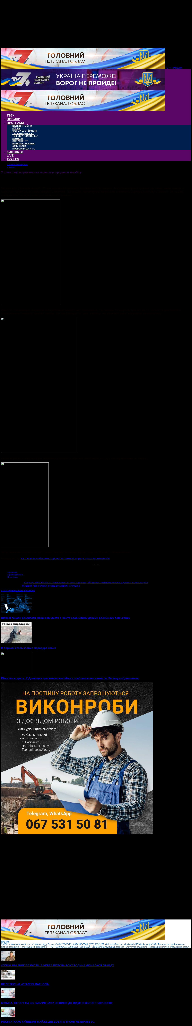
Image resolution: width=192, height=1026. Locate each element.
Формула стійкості (24, 131)
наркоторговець (15, 574)
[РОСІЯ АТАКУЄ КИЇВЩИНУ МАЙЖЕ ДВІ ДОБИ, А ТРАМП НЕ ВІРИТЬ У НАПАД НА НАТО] (8, 1016)
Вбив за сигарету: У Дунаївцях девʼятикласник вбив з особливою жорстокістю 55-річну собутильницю (70, 678)
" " (94, 564)
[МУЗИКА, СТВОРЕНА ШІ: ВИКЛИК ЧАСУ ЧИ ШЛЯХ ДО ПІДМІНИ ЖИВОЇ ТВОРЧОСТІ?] (8, 997)
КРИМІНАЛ (10, 167)
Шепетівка (12, 577)
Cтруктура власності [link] (114, 947)
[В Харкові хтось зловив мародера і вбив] (16, 642)
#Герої (16, 128)
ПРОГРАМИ (15, 123)
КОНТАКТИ (15, 152)
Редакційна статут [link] (180, 947)
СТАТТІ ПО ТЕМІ (8, 591)
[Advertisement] (85, 877)
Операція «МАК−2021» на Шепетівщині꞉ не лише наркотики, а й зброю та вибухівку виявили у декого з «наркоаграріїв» (86, 582)
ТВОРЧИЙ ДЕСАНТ (23, 133)
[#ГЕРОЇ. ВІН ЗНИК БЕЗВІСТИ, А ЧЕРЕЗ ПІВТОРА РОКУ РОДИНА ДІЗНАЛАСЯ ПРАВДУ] (8, 960)
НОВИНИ (13, 119)
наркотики (12, 572)
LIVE (10, 155)
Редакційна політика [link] (159, 947)
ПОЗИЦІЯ (17, 138)
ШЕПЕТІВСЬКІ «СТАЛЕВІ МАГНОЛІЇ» (25, 984)
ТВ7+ (10, 115)
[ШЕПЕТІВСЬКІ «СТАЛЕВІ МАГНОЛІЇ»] (8, 979)
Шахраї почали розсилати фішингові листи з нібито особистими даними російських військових (65, 617)
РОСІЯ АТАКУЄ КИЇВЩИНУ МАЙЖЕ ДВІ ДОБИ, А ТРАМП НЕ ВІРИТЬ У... (48, 1021)
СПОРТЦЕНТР (20, 141)
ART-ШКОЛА (19, 146)
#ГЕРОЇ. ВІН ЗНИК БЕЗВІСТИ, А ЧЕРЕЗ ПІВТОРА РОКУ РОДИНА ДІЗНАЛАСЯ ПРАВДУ (57, 965)
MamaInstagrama (23, 143)
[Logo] (83, 89)
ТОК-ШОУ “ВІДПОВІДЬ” (25, 136)
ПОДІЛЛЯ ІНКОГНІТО (23, 149)
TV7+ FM (13, 159)
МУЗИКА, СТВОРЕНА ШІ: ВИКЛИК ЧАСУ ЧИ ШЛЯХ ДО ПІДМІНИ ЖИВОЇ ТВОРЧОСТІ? (57, 1002)
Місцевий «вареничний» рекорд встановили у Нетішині (51, 586)
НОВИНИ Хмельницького (17, 165)
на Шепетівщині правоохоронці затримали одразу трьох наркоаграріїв (65, 558)
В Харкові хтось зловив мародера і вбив (28, 647)
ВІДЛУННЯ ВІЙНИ (22, 126)
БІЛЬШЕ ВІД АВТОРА (25, 591)
